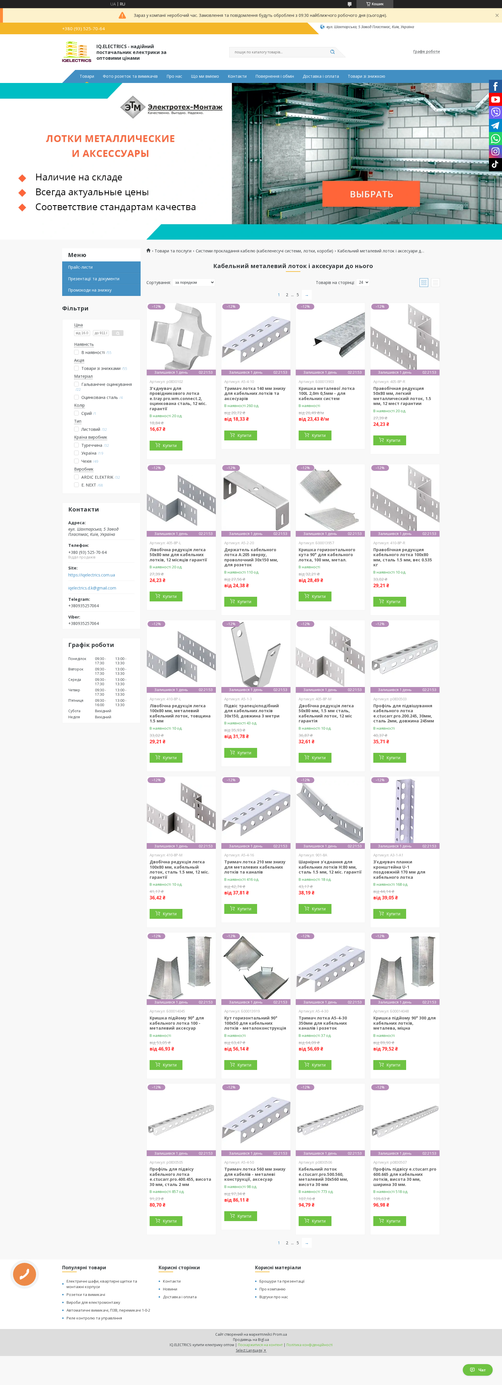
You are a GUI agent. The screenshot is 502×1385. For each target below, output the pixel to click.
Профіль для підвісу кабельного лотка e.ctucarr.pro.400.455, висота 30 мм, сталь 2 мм (180, 1176)
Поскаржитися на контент (260, 1344)
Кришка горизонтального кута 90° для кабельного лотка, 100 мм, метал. (327, 555)
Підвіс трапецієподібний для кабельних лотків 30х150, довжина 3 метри (251, 711)
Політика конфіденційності (309, 1344)
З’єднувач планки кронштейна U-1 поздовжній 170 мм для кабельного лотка (399, 869)
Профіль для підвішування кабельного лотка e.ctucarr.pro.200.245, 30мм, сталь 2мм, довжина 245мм (403, 713)
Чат (482, 1370)
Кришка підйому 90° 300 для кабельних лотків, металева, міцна (404, 1023)
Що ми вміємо (205, 76)
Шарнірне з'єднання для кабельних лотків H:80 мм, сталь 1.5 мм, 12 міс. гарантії (330, 867)
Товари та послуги (173, 251)
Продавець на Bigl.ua (251, 1339)
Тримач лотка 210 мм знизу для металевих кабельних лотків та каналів (255, 867)
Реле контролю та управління (94, 1318)
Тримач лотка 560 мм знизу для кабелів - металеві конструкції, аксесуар (255, 1174)
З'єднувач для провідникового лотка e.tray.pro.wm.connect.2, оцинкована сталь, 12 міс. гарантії (178, 398)
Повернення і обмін (274, 76)
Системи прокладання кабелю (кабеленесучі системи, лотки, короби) (264, 251)
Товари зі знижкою (366, 76)
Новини (170, 1289)
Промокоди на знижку (90, 290)
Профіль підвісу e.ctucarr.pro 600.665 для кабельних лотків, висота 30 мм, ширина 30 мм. (404, 1176)
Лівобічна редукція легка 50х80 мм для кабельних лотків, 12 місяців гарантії (178, 555)
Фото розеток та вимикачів (130, 76)
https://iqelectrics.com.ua (91, 575)
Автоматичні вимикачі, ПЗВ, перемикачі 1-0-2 (108, 1310)
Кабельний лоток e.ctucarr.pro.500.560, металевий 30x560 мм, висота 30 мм (323, 1176)
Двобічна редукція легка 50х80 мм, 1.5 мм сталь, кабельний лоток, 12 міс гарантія (326, 713)
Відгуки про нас (273, 1296)
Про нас (174, 76)
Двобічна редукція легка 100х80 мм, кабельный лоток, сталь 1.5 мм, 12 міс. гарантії (179, 869)
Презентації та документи (93, 278)
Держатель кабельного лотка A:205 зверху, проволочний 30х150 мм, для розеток (251, 557)
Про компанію (272, 1289)
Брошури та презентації (281, 1281)
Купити (170, 445)
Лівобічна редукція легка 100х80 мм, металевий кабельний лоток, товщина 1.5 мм (180, 713)
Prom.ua (280, 1334)
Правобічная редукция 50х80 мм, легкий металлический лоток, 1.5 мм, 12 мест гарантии (402, 396)
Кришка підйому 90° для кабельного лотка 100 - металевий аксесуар (177, 1023)
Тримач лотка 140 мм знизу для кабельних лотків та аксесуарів (255, 393)
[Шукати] (332, 52)
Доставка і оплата (321, 76)
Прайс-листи (80, 267)
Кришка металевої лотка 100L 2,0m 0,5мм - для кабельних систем (327, 393)
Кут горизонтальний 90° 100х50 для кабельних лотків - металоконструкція (255, 1023)
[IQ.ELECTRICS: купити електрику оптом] (76, 51)
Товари (87, 76)
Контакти (237, 76)
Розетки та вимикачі (86, 1294)
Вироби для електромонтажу (93, 1302)
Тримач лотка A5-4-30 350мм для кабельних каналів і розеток (323, 1023)
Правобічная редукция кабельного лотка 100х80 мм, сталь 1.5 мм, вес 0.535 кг (402, 557)
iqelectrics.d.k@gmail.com (92, 588)
